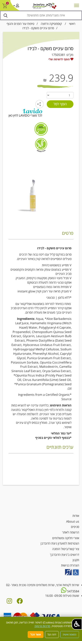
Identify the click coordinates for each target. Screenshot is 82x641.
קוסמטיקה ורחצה (51, 24)
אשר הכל (35, 634)
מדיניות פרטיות (42, 626)
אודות (75, 516)
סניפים (75, 527)
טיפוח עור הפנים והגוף (20, 24)
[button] (77, 624)
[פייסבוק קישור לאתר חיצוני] (20, 602)
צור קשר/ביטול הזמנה (65, 549)
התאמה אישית (69, 634)
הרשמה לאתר (70, 532)
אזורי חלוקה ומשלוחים (65, 538)
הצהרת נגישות (70, 565)
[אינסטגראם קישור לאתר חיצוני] (9, 602)
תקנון (76, 560)
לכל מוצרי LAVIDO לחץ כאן (25, 115)
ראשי (72, 24)
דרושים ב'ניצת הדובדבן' (64, 555)
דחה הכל (51, 634)
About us (72, 521)
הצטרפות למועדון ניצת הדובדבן (60, 543)
